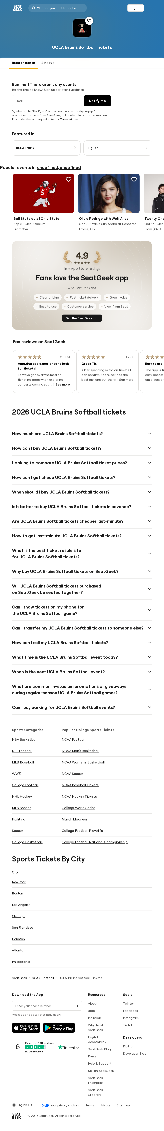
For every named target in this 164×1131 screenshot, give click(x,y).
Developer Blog (134, 1053)
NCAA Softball (43, 978)
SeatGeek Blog (99, 1049)
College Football (25, 785)
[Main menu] (149, 8)
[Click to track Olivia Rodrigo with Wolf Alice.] (134, 179)
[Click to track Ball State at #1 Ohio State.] (69, 179)
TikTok (128, 1025)
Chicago (18, 916)
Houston (18, 939)
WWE (16, 773)
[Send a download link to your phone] (77, 1006)
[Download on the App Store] (26, 1028)
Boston (17, 893)
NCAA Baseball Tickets (80, 785)
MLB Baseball (23, 762)
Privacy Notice (21, 119)
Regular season (23, 63)
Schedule (47, 63)
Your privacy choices (65, 1105)
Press (92, 1056)
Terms (89, 1105)
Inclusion (94, 1018)
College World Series (78, 808)
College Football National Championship (95, 842)
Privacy (106, 1105)
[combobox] (57, 8)
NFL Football (22, 751)
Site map (123, 1105)
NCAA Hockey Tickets (79, 796)
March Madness (75, 819)
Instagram (131, 1018)
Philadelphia (21, 962)
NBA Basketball (24, 739)
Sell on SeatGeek (101, 1071)
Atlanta (17, 950)
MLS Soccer (21, 808)
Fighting (18, 819)
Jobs (91, 1011)
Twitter (128, 1003)
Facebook (130, 1011)
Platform (130, 1046)
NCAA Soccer (72, 773)
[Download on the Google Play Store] (59, 1028)
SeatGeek (19, 978)
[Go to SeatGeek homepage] (18, 8)
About (93, 1003)
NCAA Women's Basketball (83, 762)
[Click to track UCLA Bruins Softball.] (89, 21)
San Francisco (22, 927)
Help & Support (99, 1063)
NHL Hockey (22, 796)
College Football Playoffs (82, 830)
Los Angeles (21, 905)
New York (19, 882)
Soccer (17, 830)
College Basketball (27, 842)
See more (63, 384)
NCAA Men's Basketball (80, 751)
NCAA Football (73, 739)
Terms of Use (69, 119)
